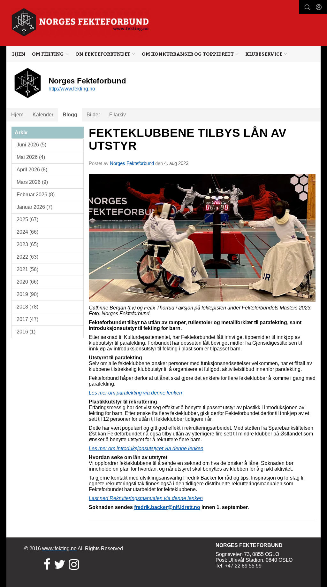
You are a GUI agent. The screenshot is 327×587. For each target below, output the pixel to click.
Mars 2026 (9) (32, 182)
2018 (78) (27, 306)
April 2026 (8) (32, 169)
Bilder (93, 114)
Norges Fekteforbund (132, 163)
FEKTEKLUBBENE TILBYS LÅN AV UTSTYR (187, 139)
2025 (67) (27, 219)
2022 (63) (27, 257)
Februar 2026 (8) (36, 194)
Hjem (19, 54)
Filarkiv (117, 114)
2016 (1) (26, 331)
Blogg (70, 114)
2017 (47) (27, 319)
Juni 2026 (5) (31, 144)
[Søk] (307, 7)
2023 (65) (27, 244)
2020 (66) (27, 282)
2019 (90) (27, 294)
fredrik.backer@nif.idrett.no (167, 507)
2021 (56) (27, 269)
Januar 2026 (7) (34, 207)
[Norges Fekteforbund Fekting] (80, 22)
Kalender (43, 114)
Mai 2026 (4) (31, 157)
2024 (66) (27, 232)
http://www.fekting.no (72, 88)
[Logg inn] (318, 7)
